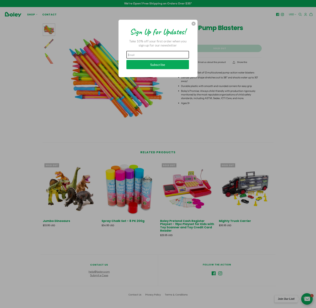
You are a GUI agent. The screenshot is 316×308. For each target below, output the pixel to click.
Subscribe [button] (157, 65)
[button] (194, 24)
